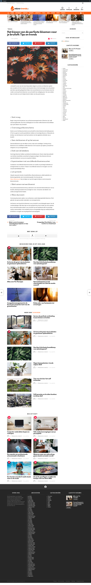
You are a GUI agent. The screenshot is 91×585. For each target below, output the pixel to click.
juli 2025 (30, 508)
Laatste (62, 9)
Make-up (65, 96)
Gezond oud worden (67, 88)
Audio (64, 68)
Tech (43, 13)
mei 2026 (30, 498)
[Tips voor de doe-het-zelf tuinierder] (19, 385)
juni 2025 (30, 509)
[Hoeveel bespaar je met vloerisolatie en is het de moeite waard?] (26, 17)
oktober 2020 (31, 558)
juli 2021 (30, 554)
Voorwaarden (61, 581)
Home (12, 13)
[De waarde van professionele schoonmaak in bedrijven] (19, 446)
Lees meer (71, 50)
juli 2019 (30, 570)
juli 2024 (30, 518)
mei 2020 (30, 561)
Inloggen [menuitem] (4, 1)
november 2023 (31, 529)
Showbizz (18, 13)
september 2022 (31, 546)
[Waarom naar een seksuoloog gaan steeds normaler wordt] (45, 446)
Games (64, 84)
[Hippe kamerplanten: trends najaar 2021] (19, 369)
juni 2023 (30, 536)
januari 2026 (30, 501)
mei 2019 (30, 573)
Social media (65, 104)
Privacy (55, 581)
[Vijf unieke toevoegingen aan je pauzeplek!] (45, 423)
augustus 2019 (31, 569)
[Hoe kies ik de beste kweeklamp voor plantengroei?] (45, 254)
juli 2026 (30, 496)
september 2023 (31, 532)
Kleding (64, 93)
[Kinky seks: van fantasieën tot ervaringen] (52, 17)
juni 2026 (30, 497)
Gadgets (64, 83)
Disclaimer (68, 581)
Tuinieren (10, 259)
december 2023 (31, 528)
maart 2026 (30, 500)
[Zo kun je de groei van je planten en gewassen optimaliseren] (19, 254)
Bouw (35, 279)
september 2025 (31, 505)
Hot (82, 9)
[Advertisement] (32, 105)
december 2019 (31, 564)
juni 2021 (30, 556)
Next (83, 20)
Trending (76, 9)
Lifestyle (37, 13)
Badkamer (65, 71)
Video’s (63, 13)
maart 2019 (30, 576)
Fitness (64, 81)
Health (25, 13)
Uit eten (64, 112)
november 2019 (31, 565)
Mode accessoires (67, 100)
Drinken (64, 79)
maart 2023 (30, 538)
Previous (7, 20)
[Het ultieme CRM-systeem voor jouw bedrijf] (64, 17)
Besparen (65, 75)
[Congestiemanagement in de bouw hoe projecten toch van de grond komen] (39, 17)
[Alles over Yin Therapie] (13, 17)
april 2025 (30, 510)
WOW (58, 13)
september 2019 (31, 568)
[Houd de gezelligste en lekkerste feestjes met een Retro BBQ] (45, 468)
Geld (64, 87)
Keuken (64, 92)
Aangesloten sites (80, 581)
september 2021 (31, 552)
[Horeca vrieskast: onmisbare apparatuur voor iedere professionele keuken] (77, 17)
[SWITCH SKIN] (81, 13)
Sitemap (73, 581)
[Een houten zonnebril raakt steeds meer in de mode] (19, 468)
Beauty (31, 13)
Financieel (65, 80)
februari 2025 (31, 513)
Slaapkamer (65, 103)
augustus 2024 (31, 517)
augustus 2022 (31, 548)
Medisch (64, 99)
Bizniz (53, 13)
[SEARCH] (83, 13)
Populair (69, 9)
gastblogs (36, 300)
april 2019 (30, 574)
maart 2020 (30, 562)
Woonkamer (65, 119)
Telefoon (65, 109)
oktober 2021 (31, 550)
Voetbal (64, 115)
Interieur (64, 91)
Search (82, 33)
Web (48, 13)
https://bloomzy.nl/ (15, 179)
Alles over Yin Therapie (12, 21)
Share (9, 48)
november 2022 (31, 544)
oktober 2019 (31, 566)
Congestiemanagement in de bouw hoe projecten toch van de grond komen (18, 304)
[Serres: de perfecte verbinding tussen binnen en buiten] (19, 322)
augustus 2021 (31, 553)
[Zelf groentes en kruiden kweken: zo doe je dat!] (19, 400)
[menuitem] (1, 1)
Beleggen (65, 73)
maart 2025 (30, 512)
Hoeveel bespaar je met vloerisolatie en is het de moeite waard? (26, 22)
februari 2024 (31, 525)
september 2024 (31, 516)
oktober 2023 (31, 530)
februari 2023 (31, 540)
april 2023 (30, 537)
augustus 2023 (31, 533)
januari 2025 (30, 514)
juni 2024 (30, 520)
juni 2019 (30, 572)
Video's (64, 113)
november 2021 (31, 549)
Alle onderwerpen (10, 3)
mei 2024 (30, 521)
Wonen (64, 117)
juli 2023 (30, 534)
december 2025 (31, 502)
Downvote (45, 236)
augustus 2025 (31, 506)
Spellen (64, 105)
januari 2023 (30, 541)
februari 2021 (31, 557)
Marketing (65, 97)
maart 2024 (30, 524)
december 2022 (31, 542)
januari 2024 (30, 526)
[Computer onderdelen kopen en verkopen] (19, 423)
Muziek (64, 101)
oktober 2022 (31, 545)
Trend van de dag (20, 3)
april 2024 (30, 522)
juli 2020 (30, 560)
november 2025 (31, 504)
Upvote (18, 236)
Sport (13, 279)
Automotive (65, 69)
